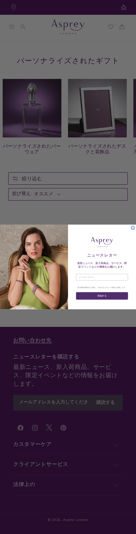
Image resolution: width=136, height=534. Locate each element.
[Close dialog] (133, 228)
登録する (101, 295)
